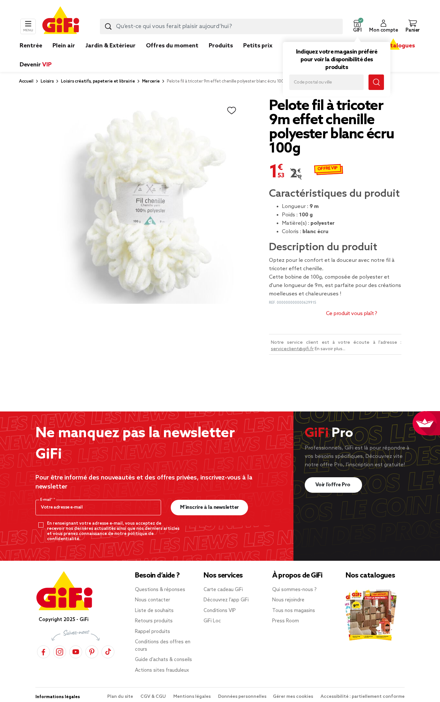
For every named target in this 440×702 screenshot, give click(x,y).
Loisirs (47, 81)
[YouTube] (75, 651)
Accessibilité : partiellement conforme (362, 696)
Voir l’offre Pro (333, 485)
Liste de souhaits (154, 611)
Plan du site (120, 696)
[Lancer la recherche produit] (108, 26)
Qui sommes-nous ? (294, 590)
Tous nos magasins (293, 611)
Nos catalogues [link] (393, 45)
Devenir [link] (36, 64)
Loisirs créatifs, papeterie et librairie (98, 81)
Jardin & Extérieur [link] (110, 45)
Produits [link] (221, 45)
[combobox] (221, 26)
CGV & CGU (153, 696)
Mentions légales (192, 696)
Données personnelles (242, 696)
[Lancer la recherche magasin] (376, 82)
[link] (221, 55)
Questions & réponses (160, 590)
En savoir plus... (330, 349)
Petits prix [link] (258, 45)
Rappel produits (152, 632)
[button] (357, 26)
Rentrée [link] (31, 45)
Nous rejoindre (288, 600)
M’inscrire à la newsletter (209, 507)
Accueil (26, 81)
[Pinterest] (91, 651)
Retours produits (154, 621)
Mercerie (151, 81)
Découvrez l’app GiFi (226, 600)
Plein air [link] (64, 45)
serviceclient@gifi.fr (292, 349)
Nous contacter (152, 600)
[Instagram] (59, 651)
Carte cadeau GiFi (223, 590)
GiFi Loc (212, 621)
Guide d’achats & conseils (163, 660)
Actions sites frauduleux (162, 670)
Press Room (285, 621)
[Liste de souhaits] (231, 110)
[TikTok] (107, 651)
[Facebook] (43, 651)
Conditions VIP (220, 611)
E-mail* (46, 500)
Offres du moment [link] (172, 45)
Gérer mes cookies (293, 696)
